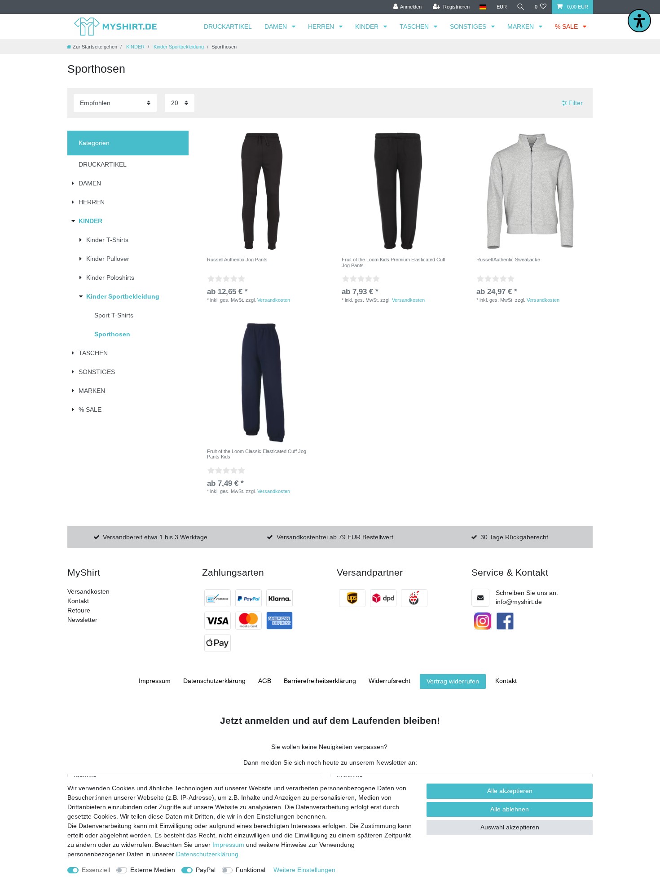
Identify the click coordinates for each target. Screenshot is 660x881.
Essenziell (96, 869)
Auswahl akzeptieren (509, 827)
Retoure (78, 610)
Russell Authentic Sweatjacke (508, 259)
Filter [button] (575, 102)
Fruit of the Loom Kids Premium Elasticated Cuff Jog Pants (393, 262)
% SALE (567, 26)
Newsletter (82, 619)
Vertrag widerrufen (453, 681)
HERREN (322, 26)
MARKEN (521, 26)
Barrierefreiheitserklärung (320, 680)
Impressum (155, 680)
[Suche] (521, 7)
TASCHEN (415, 26)
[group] (397, 191)
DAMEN (276, 26)
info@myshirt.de (519, 601)
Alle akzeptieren (509, 790)
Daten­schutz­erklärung (214, 680)
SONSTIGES (469, 26)
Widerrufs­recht (389, 680)
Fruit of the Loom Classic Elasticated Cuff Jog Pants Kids (256, 454)
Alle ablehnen (509, 809)
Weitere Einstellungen (304, 869)
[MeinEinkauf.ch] (414, 598)
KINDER (367, 26)
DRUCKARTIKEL (228, 26)
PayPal (206, 869)
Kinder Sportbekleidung (178, 46)
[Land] (483, 7)
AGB (264, 680)
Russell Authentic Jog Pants (237, 259)
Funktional (250, 869)
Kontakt (78, 600)
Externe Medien (152, 869)
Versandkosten (273, 300)
